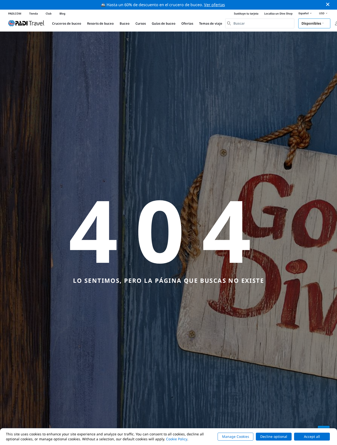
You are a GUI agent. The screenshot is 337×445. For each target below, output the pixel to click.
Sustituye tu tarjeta (246, 13)
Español (304, 13)
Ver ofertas (214, 4)
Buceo (125, 23)
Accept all (312, 436)
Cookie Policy (176, 439)
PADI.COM (14, 13)
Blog (62, 13)
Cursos (140, 23)
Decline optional (273, 436)
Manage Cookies (235, 436)
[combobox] (259, 23)
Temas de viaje (210, 23)
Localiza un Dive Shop (278, 13)
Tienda (33, 13)
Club (49, 13)
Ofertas (187, 23)
